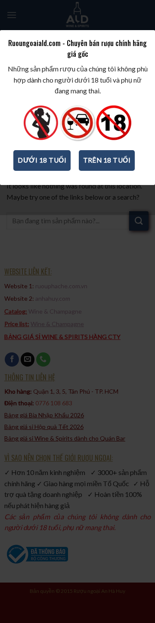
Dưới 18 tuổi (42, 160)
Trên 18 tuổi (107, 160)
